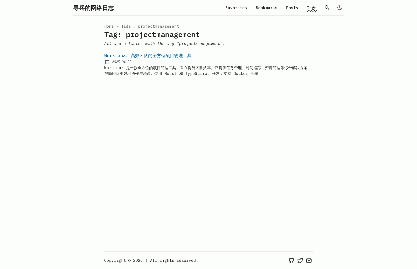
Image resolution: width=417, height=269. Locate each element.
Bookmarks (267, 7)
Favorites (236, 7)
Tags (312, 7)
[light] (340, 8)
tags (126, 26)
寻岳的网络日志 (93, 8)
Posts (292, 7)
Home (109, 26)
